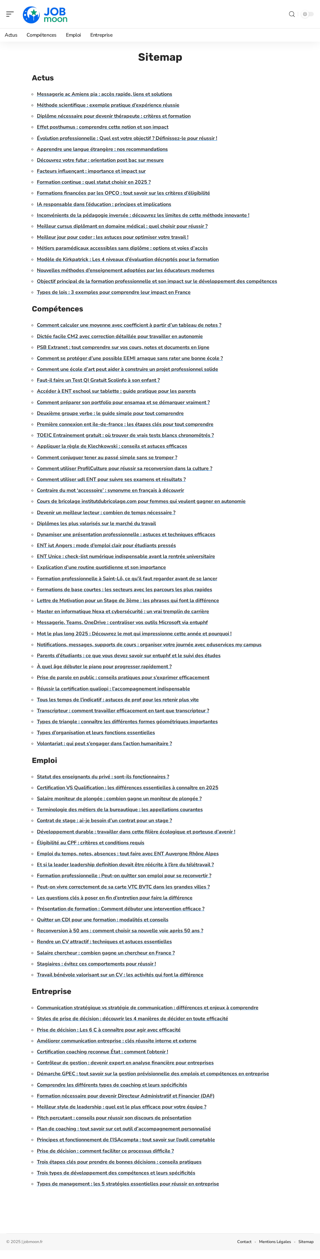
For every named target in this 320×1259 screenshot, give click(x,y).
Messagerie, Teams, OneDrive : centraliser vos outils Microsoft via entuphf (122, 622)
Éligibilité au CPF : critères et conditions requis (90, 842)
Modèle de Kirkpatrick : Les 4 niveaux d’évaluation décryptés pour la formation (128, 259)
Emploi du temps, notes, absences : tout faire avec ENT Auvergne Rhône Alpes (128, 853)
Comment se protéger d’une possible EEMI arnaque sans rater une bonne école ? (130, 358)
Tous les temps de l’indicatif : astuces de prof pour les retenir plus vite (118, 699)
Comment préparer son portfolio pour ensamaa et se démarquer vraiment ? (123, 402)
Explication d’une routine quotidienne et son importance (101, 567)
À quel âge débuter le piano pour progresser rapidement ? (104, 666)
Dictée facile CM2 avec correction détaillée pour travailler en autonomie (120, 336)
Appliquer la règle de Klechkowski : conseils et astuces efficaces (112, 446)
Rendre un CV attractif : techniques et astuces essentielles (104, 941)
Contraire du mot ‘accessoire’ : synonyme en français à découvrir (110, 490)
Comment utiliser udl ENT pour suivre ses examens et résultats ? (111, 479)
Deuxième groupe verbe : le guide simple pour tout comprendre (110, 413)
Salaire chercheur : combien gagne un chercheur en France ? (106, 952)
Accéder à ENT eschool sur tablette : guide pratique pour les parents (116, 391)
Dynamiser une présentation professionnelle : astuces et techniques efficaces (126, 534)
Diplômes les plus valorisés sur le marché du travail (96, 523)
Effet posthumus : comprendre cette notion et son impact (102, 127)
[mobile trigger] (11, 14)
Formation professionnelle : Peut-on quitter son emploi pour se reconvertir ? (124, 875)
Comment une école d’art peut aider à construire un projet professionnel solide (127, 369)
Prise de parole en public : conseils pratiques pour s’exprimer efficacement (123, 677)
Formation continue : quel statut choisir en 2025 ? (94, 182)
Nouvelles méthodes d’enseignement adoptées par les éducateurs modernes (125, 270)
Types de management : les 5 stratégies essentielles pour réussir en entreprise (128, 1183)
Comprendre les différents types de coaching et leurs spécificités (112, 1085)
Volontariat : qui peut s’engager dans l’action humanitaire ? (104, 743)
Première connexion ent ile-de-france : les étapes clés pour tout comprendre (125, 424)
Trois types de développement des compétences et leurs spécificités (116, 1172)
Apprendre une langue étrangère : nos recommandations (102, 149)
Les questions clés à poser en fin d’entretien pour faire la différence (114, 897)
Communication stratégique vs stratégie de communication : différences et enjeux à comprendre (147, 1007)
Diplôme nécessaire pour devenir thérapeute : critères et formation (114, 116)
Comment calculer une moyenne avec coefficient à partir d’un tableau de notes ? (129, 325)
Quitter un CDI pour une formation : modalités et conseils (102, 919)
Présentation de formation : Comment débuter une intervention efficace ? (120, 908)
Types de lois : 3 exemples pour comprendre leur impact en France (114, 292)
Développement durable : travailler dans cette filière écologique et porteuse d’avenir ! (136, 831)
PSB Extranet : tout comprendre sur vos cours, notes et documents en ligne (123, 347)
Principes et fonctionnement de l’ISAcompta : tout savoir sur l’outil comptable (126, 1139)
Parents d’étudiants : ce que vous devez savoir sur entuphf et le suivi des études (129, 655)
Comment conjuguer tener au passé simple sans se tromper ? (107, 457)
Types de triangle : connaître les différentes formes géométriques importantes (127, 721)
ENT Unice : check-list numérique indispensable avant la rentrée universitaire (126, 556)
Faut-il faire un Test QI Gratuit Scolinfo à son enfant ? (98, 380)
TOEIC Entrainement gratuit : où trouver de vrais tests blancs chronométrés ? (125, 435)
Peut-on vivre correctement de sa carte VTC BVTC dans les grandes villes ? (123, 886)
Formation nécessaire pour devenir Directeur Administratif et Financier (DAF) (126, 1096)
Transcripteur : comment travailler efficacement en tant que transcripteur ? (123, 710)
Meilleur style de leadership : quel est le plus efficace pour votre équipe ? (121, 1106)
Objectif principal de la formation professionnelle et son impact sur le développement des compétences (157, 281)
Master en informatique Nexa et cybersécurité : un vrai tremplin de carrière (123, 611)
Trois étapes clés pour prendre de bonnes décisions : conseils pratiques (119, 1162)
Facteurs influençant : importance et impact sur (91, 171)
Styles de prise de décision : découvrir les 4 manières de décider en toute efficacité (132, 1018)
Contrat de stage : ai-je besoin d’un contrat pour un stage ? (104, 820)
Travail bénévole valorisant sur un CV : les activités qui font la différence (120, 974)
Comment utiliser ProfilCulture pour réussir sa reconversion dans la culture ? (124, 468)
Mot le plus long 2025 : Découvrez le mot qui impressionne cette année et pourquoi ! (134, 633)
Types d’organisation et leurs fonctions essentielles (96, 732)
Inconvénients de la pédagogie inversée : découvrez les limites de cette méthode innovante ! (143, 215)
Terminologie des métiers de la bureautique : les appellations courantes (120, 809)
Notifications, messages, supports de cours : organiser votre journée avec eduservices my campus (149, 644)
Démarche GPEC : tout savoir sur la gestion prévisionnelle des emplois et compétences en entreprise (153, 1073)
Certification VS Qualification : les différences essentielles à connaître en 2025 (127, 787)
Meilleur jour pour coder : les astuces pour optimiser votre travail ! (112, 237)
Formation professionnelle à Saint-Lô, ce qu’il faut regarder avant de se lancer (127, 578)
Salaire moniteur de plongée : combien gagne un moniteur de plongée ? (119, 798)
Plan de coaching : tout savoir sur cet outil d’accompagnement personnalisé (124, 1128)
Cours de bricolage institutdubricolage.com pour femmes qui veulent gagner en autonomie (141, 501)
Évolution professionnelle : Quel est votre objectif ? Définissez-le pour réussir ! (127, 138)
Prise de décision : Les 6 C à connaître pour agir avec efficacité (109, 1029)
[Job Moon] (45, 14)
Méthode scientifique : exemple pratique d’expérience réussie (108, 105)
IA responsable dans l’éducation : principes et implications (104, 204)
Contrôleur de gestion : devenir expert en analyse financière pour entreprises (125, 1062)
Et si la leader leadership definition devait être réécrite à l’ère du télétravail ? (125, 864)
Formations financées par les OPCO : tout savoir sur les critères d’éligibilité (123, 193)
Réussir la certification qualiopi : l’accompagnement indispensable (113, 688)
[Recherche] (292, 14)
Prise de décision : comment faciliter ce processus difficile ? (105, 1151)
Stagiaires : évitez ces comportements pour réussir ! (96, 963)
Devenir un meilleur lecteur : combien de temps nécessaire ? (106, 512)
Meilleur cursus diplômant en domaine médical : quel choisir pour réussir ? (122, 226)
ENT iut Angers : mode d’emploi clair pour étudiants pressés (106, 545)
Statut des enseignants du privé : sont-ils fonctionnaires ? (103, 776)
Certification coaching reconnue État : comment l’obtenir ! (102, 1051)
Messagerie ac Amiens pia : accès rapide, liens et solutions (104, 94)
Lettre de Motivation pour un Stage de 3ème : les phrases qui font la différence (128, 600)
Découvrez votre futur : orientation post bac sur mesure (100, 160)
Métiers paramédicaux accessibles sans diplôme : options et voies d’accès (122, 248)
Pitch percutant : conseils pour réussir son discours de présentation (114, 1117)
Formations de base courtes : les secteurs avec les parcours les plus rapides (124, 589)
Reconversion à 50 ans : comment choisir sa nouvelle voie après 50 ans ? (120, 930)
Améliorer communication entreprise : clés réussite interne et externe (117, 1040)
